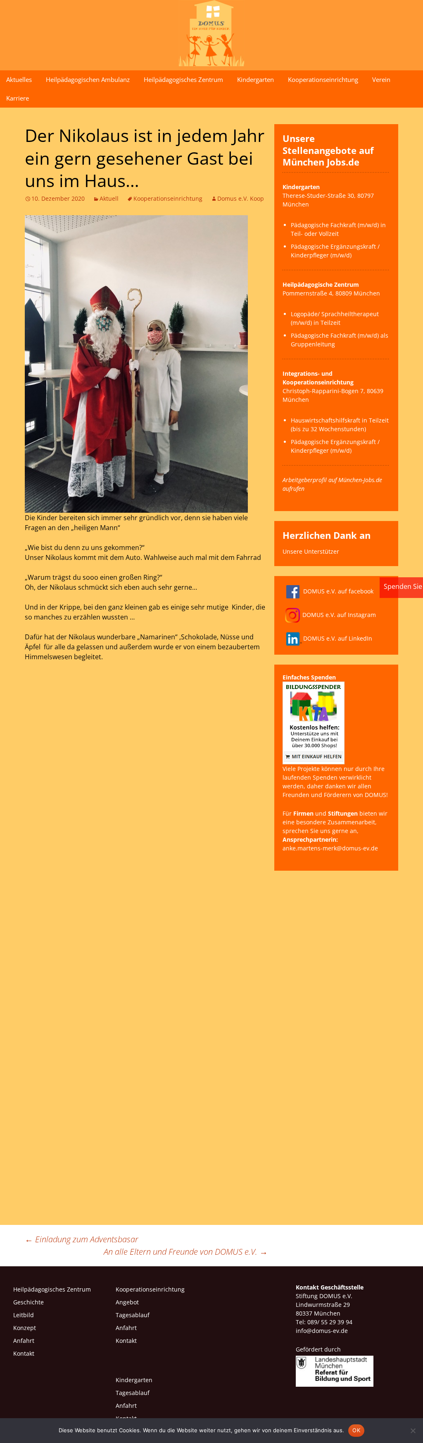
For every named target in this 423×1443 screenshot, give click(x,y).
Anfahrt (23, 1341)
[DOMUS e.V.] (211, 33)
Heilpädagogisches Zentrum (183, 79)
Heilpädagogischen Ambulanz (88, 79)
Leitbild (23, 1315)
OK (356, 1430)
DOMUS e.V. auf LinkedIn (337, 638)
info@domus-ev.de (322, 1331)
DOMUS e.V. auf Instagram (339, 615)
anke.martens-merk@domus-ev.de (330, 848)
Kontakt (23, 1353)
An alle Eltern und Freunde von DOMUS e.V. (186, 1251)
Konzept (24, 1328)
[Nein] (413, 1430)
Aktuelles (19, 79)
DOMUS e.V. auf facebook (338, 591)
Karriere (17, 98)
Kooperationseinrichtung (323, 79)
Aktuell (109, 198)
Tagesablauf (133, 1315)
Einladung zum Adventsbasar (81, 1239)
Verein (381, 79)
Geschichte (28, 1302)
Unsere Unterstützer (311, 551)
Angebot (127, 1302)
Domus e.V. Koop (240, 198)
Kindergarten (255, 79)
